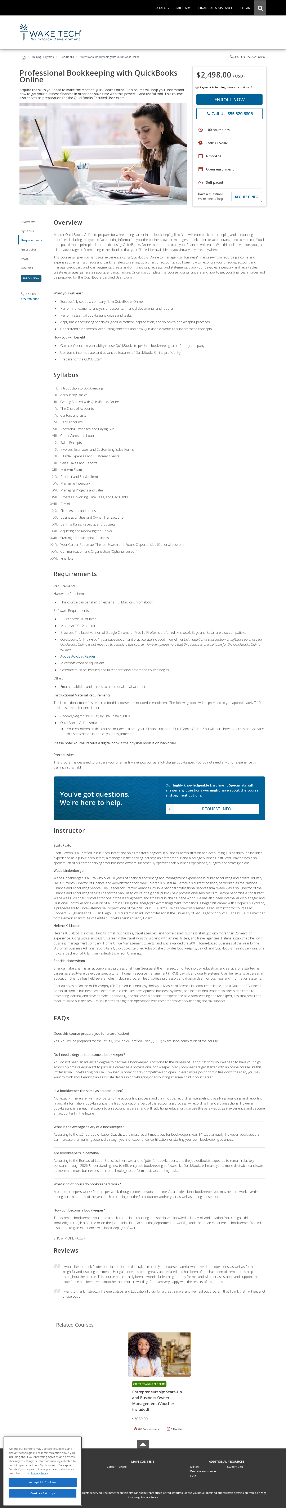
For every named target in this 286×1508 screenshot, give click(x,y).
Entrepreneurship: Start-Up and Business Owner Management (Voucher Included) (157, 1400)
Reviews (27, 268)
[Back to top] (143, 1460)
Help (193, 1476)
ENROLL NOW (229, 99)
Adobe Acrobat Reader (77, 656)
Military (195, 1467)
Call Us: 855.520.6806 (247, 57)
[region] (42, 1470)
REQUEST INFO (246, 197)
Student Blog (235, 1467)
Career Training (116, 1467)
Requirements (31, 240)
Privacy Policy (149, 1497)
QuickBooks (66, 57)
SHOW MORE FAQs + (70, 1238)
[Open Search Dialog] (260, 7)
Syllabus (27, 231)
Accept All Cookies (42, 1482)
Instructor (29, 249)
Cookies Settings (42, 1493)
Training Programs (43, 57)
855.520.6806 (30, 299)
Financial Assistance (203, 1471)
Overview (28, 222)
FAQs (25, 259)
